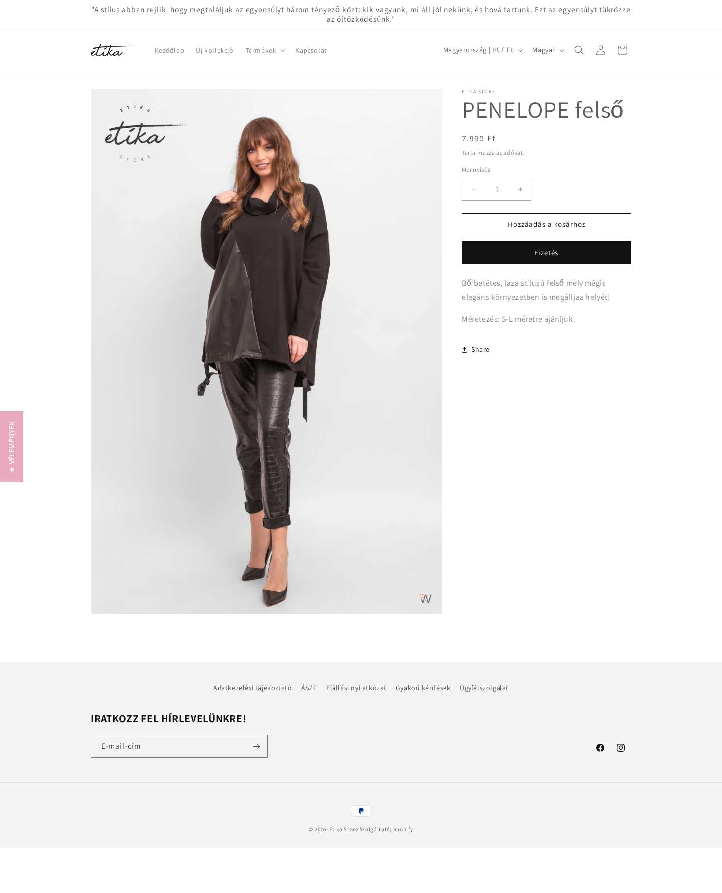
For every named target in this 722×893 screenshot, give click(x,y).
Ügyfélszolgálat (484, 687)
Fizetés (546, 252)
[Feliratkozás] (256, 746)
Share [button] (481, 349)
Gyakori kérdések (423, 687)
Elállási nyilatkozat (356, 687)
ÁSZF (309, 687)
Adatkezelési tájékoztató (252, 687)
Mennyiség (476, 170)
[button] (265, 50)
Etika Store (343, 829)
